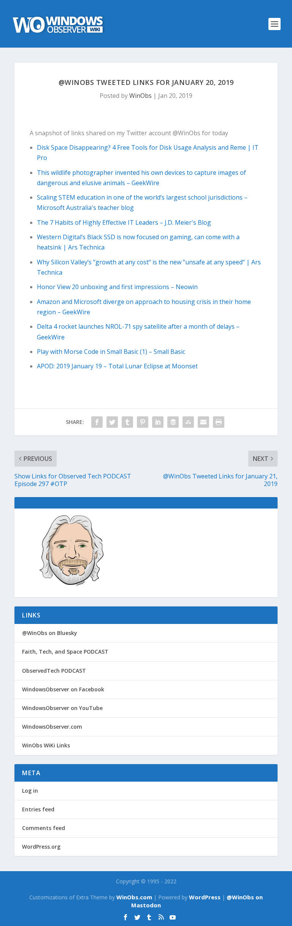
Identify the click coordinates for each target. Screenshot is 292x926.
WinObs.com (134, 897)
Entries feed (38, 809)
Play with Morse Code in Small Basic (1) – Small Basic (111, 351)
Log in (30, 790)
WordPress (205, 897)
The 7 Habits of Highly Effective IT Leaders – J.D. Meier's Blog (124, 222)
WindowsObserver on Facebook (63, 689)
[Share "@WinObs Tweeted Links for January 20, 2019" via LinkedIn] (157, 422)
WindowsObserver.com (52, 726)
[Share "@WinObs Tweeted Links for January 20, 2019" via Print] (218, 422)
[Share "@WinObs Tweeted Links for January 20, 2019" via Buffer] (173, 422)
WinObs (140, 95)
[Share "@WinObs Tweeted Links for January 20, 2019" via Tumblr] (127, 422)
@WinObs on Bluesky (49, 633)
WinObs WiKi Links (46, 745)
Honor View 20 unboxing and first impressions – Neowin (117, 287)
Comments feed (43, 828)
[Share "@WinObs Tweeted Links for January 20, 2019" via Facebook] (97, 422)
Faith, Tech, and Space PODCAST (65, 651)
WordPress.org (41, 846)
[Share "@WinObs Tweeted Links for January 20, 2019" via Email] (203, 422)
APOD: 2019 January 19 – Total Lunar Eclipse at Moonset (117, 366)
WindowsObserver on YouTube (62, 708)
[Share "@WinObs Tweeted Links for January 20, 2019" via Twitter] (112, 422)
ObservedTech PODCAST (54, 670)
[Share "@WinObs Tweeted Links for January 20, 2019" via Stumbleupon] (188, 422)
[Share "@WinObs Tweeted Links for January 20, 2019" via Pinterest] (142, 422)
